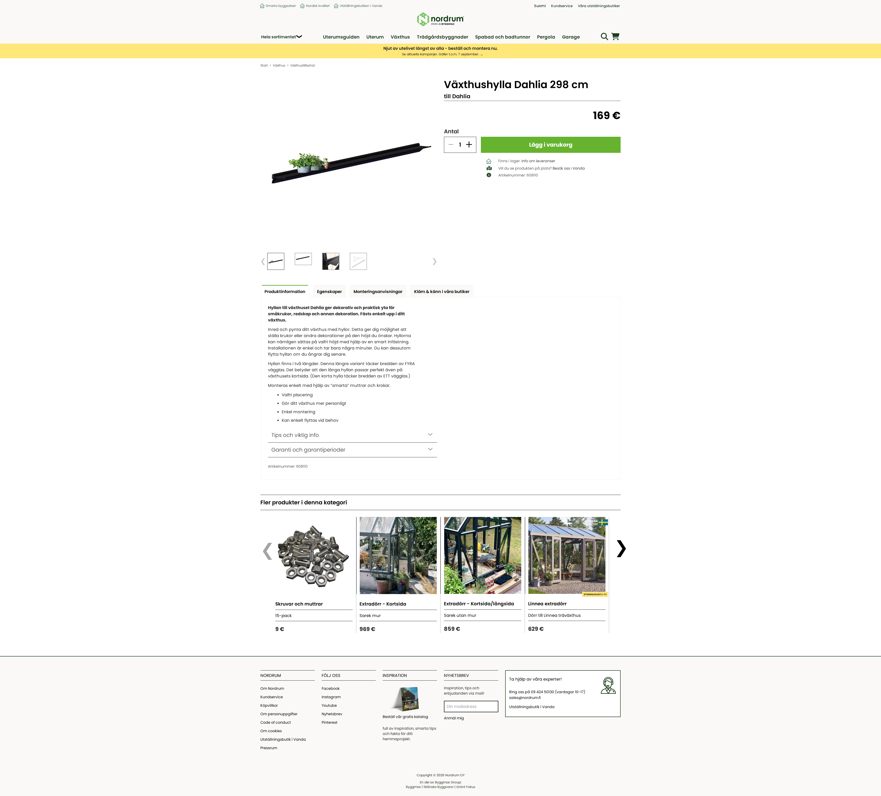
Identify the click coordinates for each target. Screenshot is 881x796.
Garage (571, 37)
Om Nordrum (272, 688)
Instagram (331, 697)
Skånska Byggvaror (439, 787)
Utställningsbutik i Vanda (283, 739)
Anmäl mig (454, 718)
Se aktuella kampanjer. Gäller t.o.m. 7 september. (440, 54)
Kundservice (271, 697)
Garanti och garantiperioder (308, 449)
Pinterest (329, 722)
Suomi (540, 5)
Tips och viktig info (295, 435)
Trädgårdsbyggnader (442, 37)
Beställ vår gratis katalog (405, 716)
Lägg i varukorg (550, 144)
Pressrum (268, 748)
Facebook (331, 688)
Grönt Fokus (465, 787)
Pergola (546, 37)
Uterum (375, 37)
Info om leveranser (538, 161)
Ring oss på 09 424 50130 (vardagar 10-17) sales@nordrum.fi (547, 694)
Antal (451, 131)
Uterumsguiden (341, 37)
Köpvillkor (269, 705)
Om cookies (271, 731)
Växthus (400, 37)
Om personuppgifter (279, 714)
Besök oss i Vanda (569, 168)
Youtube (329, 705)
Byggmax (413, 787)
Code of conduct (275, 722)
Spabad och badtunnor (502, 37)
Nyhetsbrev (332, 714)
